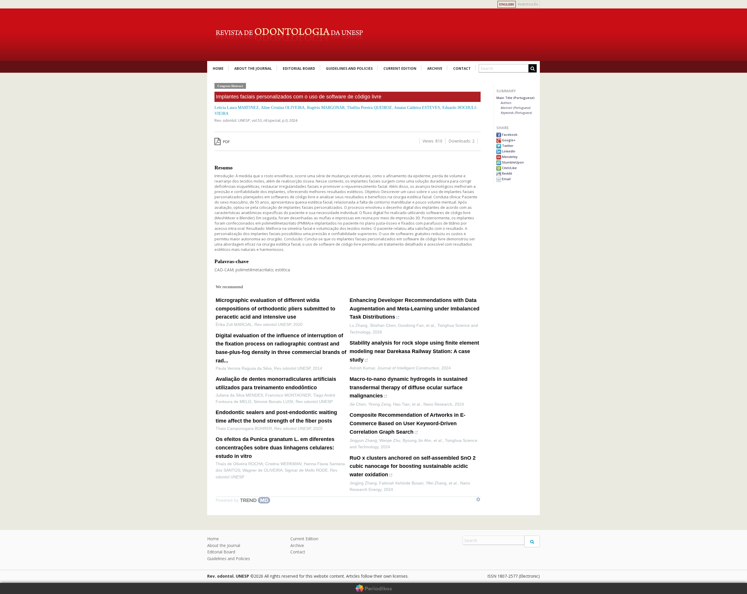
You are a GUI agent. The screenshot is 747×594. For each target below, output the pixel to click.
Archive (434, 68)
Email (506, 179)
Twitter (507, 145)
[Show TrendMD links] (478, 499)
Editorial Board (299, 68)
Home (218, 68)
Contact (462, 68)
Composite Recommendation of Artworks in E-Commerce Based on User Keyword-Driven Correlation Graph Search (407, 423)
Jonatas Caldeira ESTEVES (417, 107)
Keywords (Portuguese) (516, 112)
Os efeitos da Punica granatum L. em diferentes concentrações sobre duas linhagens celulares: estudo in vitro (275, 447)
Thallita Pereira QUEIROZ (369, 107)
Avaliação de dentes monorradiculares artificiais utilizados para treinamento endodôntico (276, 383)
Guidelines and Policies (349, 68)
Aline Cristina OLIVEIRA (283, 107)
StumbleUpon (512, 162)
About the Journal (253, 68)
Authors (506, 102)
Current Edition (399, 68)
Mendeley (509, 156)
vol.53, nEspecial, (267, 120)
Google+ (508, 140)
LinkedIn (508, 151)
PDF (226, 141)
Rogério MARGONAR (326, 107)
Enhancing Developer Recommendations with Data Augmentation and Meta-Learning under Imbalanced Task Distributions (414, 308)
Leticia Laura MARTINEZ (236, 107)
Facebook (509, 134)
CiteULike (509, 168)
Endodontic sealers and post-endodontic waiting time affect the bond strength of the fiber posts (276, 416)
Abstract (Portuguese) (515, 107)
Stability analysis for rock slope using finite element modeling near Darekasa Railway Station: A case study (414, 351)
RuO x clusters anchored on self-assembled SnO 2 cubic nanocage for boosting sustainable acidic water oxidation (413, 466)
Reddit (506, 173)
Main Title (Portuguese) (515, 97)
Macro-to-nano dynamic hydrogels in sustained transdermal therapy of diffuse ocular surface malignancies (408, 387)
